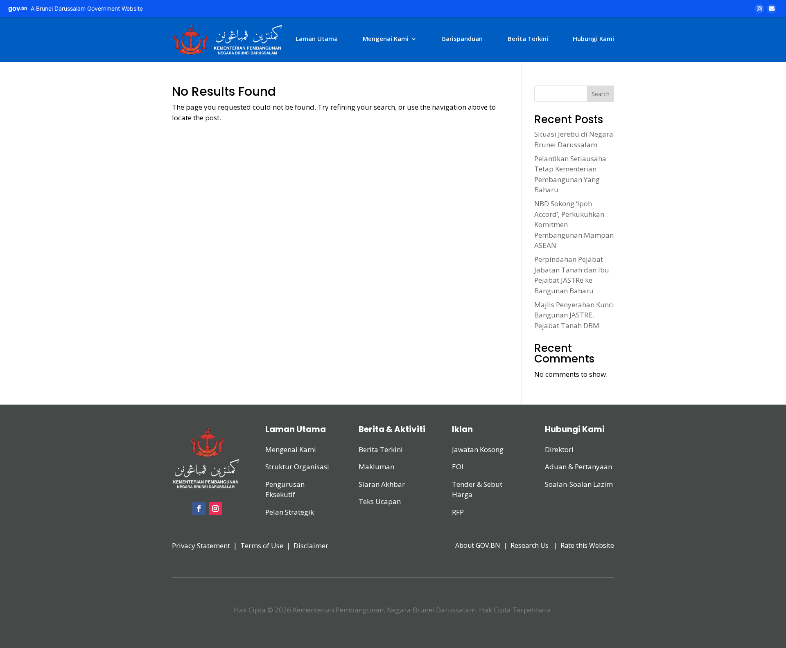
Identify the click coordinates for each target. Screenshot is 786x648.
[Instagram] (759, 9)
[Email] (772, 9)
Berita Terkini (528, 38)
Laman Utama (317, 38)
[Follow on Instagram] (215, 508)
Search (601, 94)
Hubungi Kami (593, 38)
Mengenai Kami (386, 38)
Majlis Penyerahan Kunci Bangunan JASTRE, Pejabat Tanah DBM (574, 315)
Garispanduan (462, 38)
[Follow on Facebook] (199, 508)
